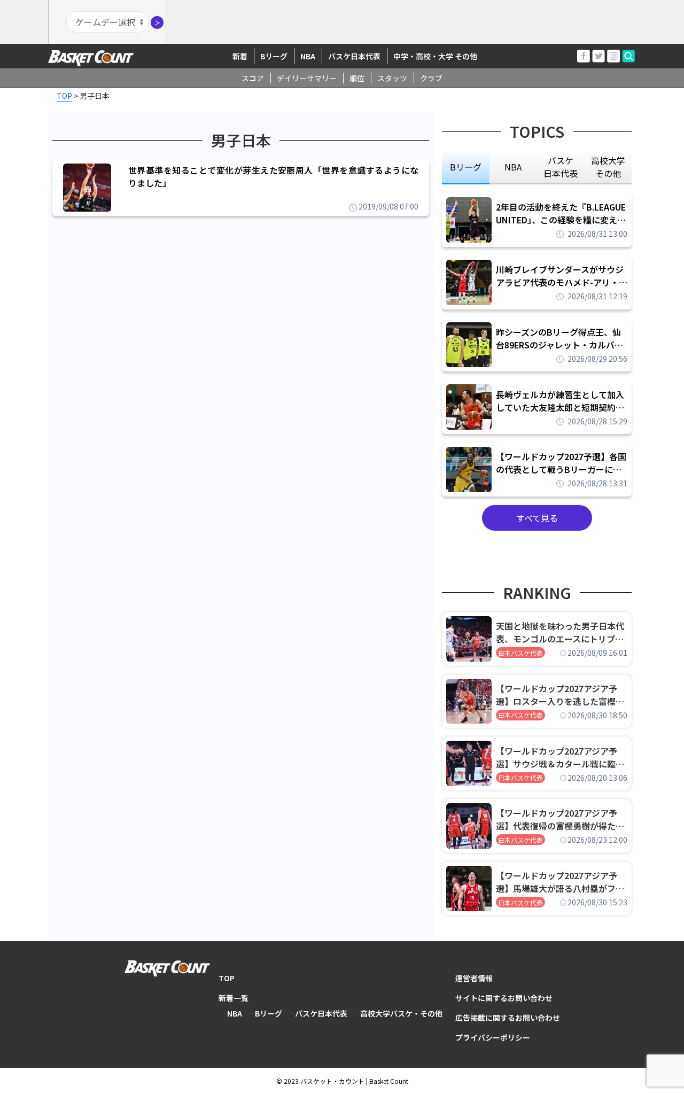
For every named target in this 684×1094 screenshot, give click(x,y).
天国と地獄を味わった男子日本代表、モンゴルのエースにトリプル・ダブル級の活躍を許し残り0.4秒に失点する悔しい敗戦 (561, 632)
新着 (239, 56)
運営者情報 (474, 978)
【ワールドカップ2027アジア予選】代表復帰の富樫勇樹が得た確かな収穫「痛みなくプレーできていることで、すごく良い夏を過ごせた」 (560, 819)
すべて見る (537, 517)
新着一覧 (233, 997)
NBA (307, 56)
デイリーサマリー (307, 78)
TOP (227, 978)
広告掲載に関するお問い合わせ (507, 1017)
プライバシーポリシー (492, 1037)
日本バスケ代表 (520, 652)
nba (513, 166)
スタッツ (392, 78)
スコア (253, 78)
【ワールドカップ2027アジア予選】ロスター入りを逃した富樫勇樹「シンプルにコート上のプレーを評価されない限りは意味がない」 (560, 695)
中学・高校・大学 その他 (435, 56)
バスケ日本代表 (354, 56)
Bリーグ (273, 56)
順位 (356, 78)
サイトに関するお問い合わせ (504, 997)
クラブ (431, 78)
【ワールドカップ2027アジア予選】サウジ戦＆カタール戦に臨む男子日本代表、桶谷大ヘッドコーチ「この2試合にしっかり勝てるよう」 (560, 757)
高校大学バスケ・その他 (401, 1013)
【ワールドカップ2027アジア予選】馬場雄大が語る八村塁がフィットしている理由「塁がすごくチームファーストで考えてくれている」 (560, 882)
